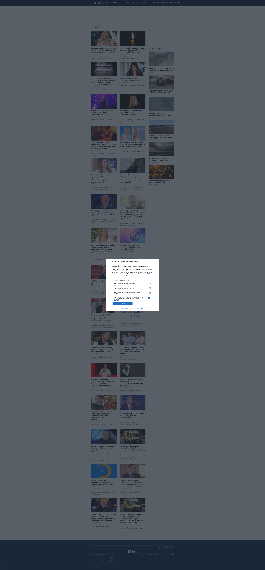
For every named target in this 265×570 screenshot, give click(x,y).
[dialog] (132, 285)
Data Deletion (125, 308)
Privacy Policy (140, 308)
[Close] (156, 261)
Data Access (132, 308)
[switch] (149, 283)
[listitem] (132, 280)
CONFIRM (122, 303)
